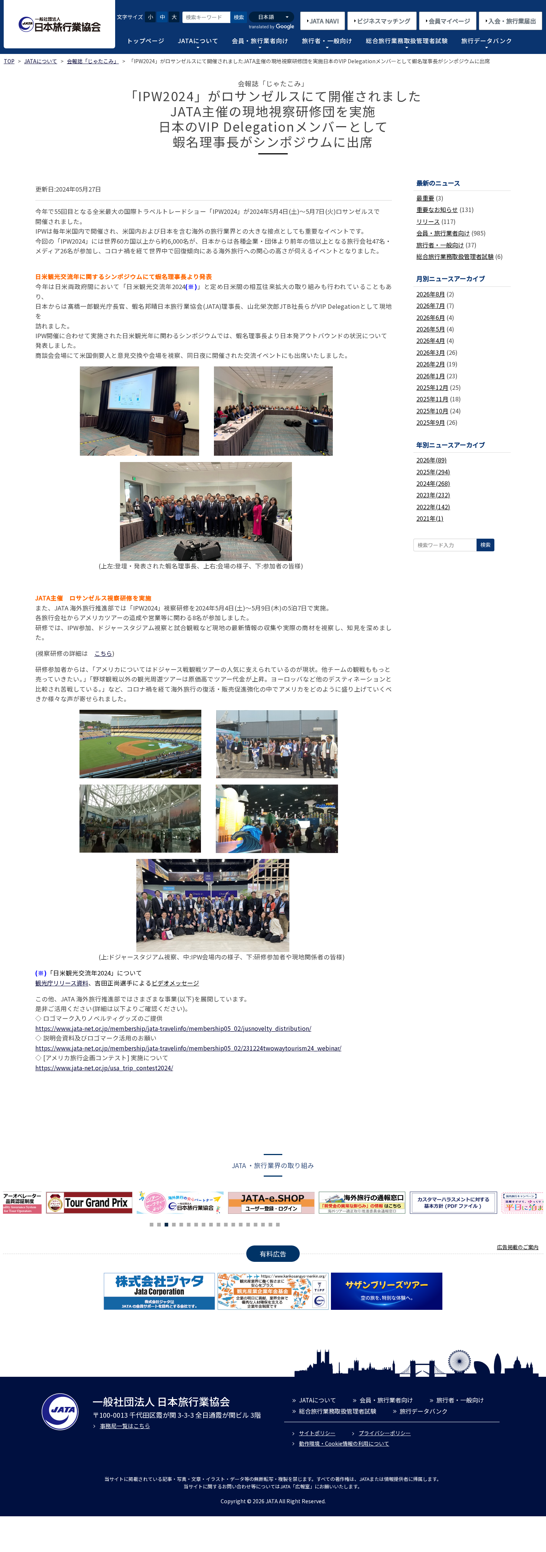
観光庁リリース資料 (61, 982)
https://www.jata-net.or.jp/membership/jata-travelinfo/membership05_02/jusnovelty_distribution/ (173, 1028)
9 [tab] (211, 1223)
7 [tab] (196, 1223)
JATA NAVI (324, 20)
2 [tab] (159, 1223)
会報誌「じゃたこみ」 (93, 61)
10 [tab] (218, 1223)
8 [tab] (203, 1223)
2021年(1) (429, 518)
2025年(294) (433, 471)
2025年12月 (432, 387)
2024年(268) (433, 483)
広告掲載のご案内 (518, 1247)
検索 (239, 17)
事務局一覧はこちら (125, 1426)
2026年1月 (430, 375)
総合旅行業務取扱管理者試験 (407, 40)
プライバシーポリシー (385, 1433)
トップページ (146, 40)
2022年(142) (433, 506)
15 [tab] (255, 1223)
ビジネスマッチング (383, 20)
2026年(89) (431, 459)
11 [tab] (226, 1223)
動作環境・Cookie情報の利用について (344, 1443)
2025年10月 (432, 410)
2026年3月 (430, 352)
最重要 (425, 197)
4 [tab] (174, 1223)
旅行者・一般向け (327, 40)
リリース (428, 221)
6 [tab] (188, 1223)
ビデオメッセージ (175, 982)
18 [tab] (278, 1223)
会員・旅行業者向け (260, 40)
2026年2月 (430, 363)
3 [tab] (166, 1223)
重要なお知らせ (437, 209)
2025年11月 (432, 398)
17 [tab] (270, 1223)
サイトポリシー (317, 1433)
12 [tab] (233, 1223)
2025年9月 (430, 422)
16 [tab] (263, 1223)
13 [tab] (240, 1223)
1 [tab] (151, 1223)
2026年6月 (430, 317)
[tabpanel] (182, 1203)
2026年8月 (430, 293)
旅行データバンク (486, 40)
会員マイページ (449, 20)
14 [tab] (248, 1223)
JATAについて (198, 40)
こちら (103, 653)
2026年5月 (430, 328)
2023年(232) (433, 494)
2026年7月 (430, 305)
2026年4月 (430, 340)
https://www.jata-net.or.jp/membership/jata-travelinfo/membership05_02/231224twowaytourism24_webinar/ (188, 1047)
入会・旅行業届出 (512, 20)
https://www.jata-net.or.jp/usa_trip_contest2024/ (104, 1067)
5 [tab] (181, 1223)
